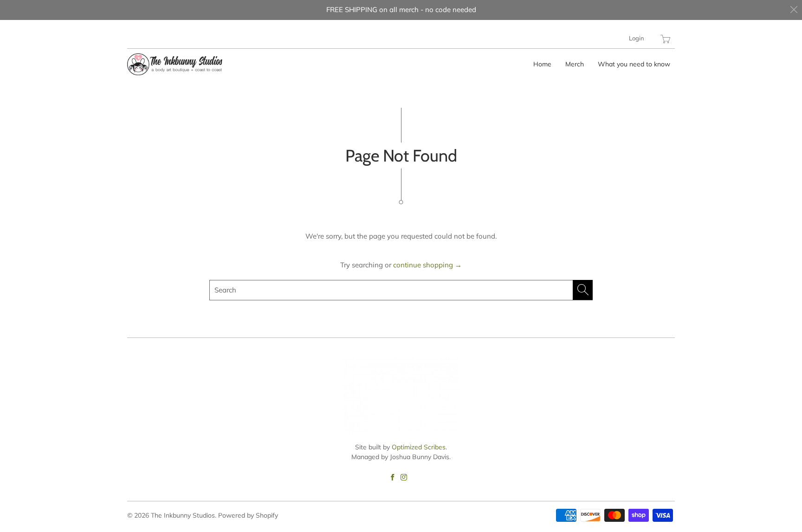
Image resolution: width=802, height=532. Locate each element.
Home (542, 64)
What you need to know (634, 64)
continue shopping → (427, 264)
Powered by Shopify (248, 515)
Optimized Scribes (419, 447)
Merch (574, 64)
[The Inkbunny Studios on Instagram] (404, 477)
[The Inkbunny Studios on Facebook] (392, 477)
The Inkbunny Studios (183, 515)
